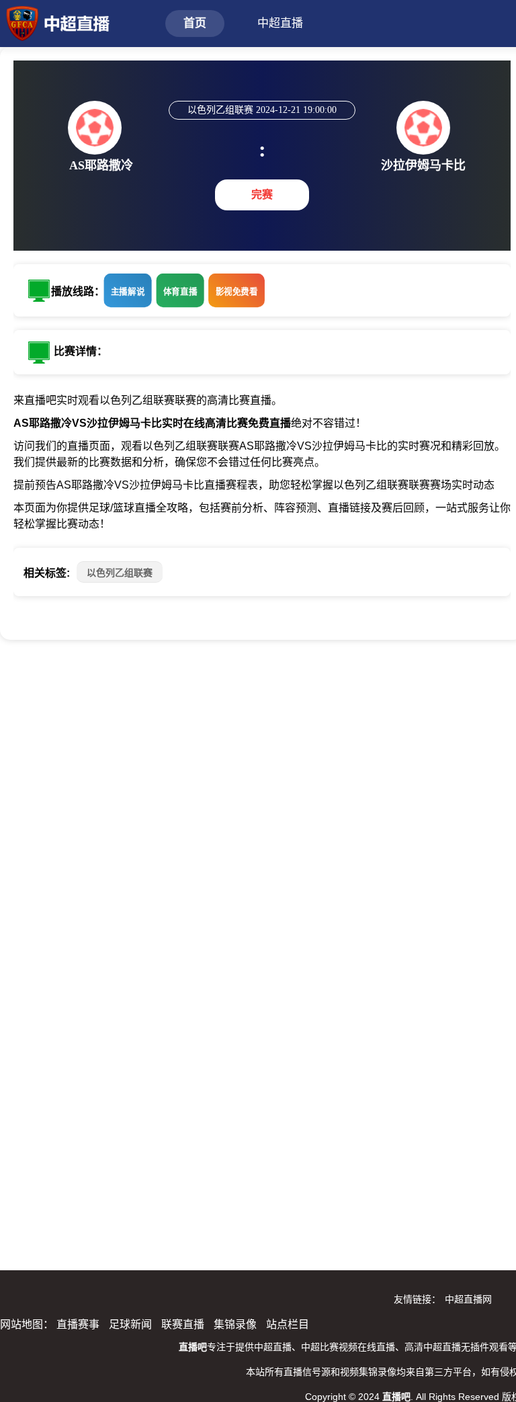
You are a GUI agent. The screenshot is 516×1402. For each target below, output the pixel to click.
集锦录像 (235, 1324)
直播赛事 (77, 1324)
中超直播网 (468, 1299)
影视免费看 (236, 291)
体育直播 (180, 291)
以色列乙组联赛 (120, 572)
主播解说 (128, 291)
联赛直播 (182, 1324)
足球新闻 (130, 1324)
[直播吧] (55, 22)
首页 (194, 23)
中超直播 (280, 23)
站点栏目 (287, 1324)
